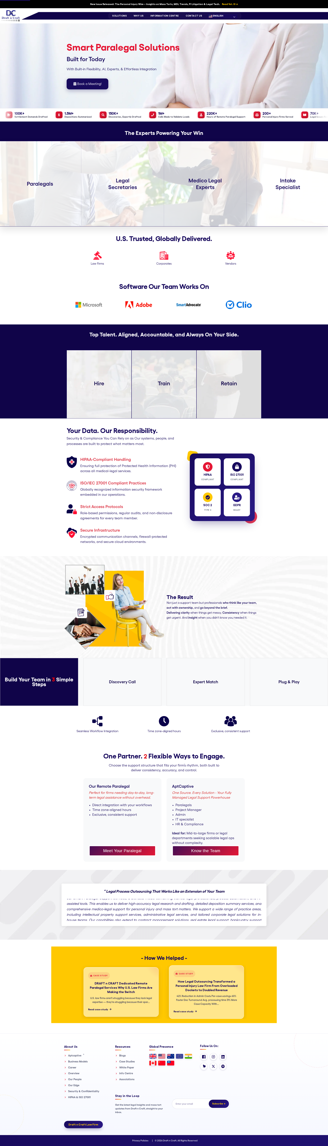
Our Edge (73, 1085)
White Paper (126, 1067)
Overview (73, 1073)
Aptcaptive (76, 1055)
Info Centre (126, 1073)
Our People (74, 1079)
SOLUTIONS (119, 16)
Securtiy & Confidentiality (83, 1091)
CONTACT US (194, 16)
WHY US (139, 16)
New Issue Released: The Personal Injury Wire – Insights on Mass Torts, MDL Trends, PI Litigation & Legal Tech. (164, 4)
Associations (126, 1079)
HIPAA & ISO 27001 (79, 1097)
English (217, 16)
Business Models (78, 1061)
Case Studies (127, 1061)
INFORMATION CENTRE (164, 16)
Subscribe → (219, 1104)
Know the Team (205, 850)
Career (72, 1067)
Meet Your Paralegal (122, 850)
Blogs (122, 1055)
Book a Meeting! (88, 84)
